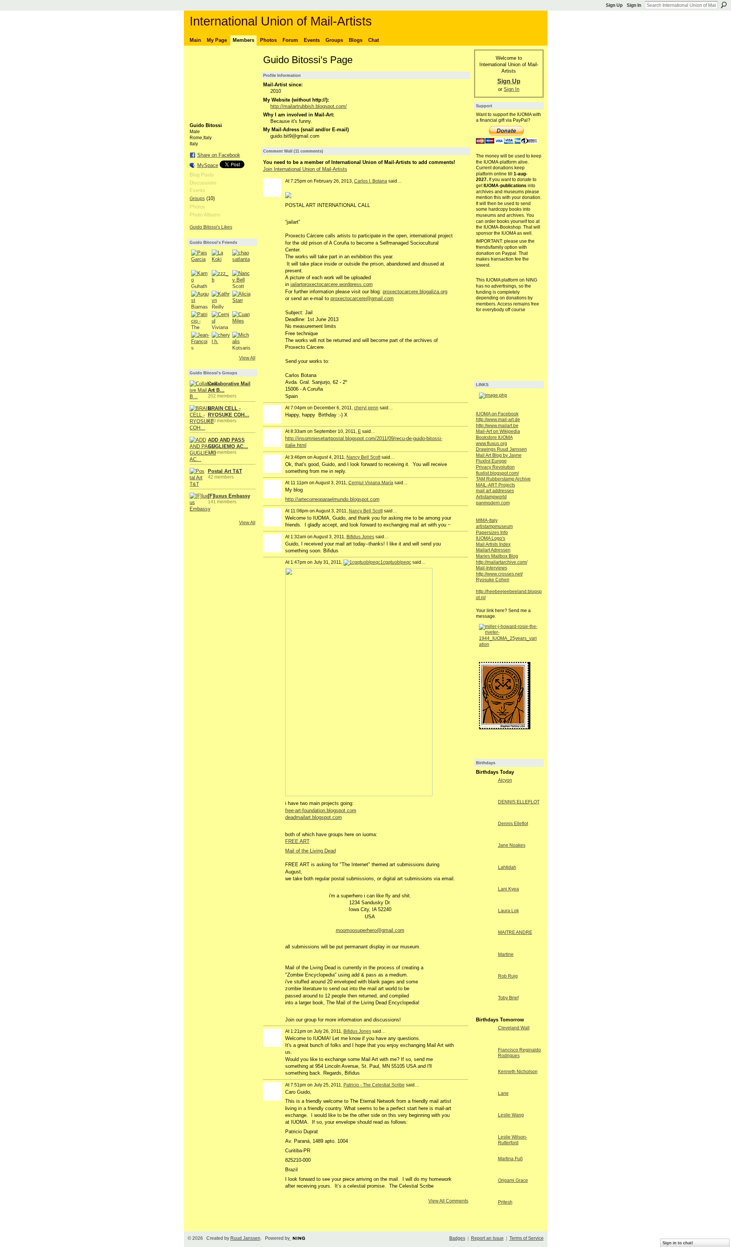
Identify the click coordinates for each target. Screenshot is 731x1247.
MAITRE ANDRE (515, 932)
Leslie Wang (511, 1115)
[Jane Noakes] (485, 859)
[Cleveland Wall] (485, 1042)
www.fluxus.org (491, 443)
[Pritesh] (485, 1216)
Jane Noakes (511, 845)
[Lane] (485, 1107)
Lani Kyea (508, 889)
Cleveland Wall (514, 1028)
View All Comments (448, 1201)
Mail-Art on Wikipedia (498, 431)
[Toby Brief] (485, 1012)
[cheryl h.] (221, 341)
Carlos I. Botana (370, 181)
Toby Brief (508, 997)
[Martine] (485, 968)
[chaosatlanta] (241, 259)
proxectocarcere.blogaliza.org (415, 291)
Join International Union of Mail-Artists (305, 169)
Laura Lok (508, 910)
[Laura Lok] (485, 924)
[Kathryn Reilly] (221, 300)
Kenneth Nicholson (518, 1071)
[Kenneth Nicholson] (485, 1085)
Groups (197, 198)
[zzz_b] (221, 279)
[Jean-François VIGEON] (200, 341)
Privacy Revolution (495, 467)
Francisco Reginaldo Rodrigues (519, 1053)
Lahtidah (507, 867)
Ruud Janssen (245, 1238)
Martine (506, 954)
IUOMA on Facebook (497, 414)
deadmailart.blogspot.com (313, 817)
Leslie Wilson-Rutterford (512, 1140)
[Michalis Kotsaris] (241, 341)
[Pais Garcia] (200, 259)
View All (247, 358)
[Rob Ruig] (485, 990)
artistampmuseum (494, 526)
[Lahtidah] (485, 881)
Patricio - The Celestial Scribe (374, 1085)
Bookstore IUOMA (494, 437)
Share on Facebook (218, 155)
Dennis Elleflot (513, 823)
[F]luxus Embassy (229, 496)
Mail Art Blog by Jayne (499, 455)
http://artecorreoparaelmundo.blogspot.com (332, 499)
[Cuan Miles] (241, 320)
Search (724, 5)
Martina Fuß (510, 1158)
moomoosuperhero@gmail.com (370, 930)
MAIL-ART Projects (495, 485)
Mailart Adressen (493, 550)
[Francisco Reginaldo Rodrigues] (485, 1064)
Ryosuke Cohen (492, 579)
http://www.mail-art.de (498, 419)
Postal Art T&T (225, 471)
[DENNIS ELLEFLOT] (485, 816)
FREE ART (297, 841)
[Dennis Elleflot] (485, 837)
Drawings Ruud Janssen (501, 449)
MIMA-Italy (487, 520)
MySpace (207, 165)
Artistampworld (491, 496)
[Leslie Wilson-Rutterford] (485, 1151)
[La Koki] (221, 259)
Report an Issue (487, 1238)
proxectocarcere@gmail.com (362, 298)
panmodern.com (493, 503)
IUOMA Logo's (490, 538)
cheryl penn (366, 407)
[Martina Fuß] (485, 1172)
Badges (457, 1238)
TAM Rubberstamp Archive (503, 479)
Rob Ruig (508, 976)
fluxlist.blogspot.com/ (497, 473)
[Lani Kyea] (485, 903)
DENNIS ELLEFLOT (518, 802)
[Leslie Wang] (485, 1129)
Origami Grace (513, 1180)
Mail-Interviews (491, 568)
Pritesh (505, 1202)
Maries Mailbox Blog (497, 556)
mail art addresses (495, 490)
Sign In (634, 5)
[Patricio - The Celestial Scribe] (200, 320)
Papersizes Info (492, 532)
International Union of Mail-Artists (281, 21)
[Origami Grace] (485, 1194)
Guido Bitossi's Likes (211, 227)
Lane (503, 1093)
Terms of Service (526, 1238)
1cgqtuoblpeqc (395, 562)
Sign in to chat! (677, 1243)
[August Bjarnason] (200, 300)
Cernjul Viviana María (370, 482)
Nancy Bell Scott (363, 457)
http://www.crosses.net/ (499, 574)
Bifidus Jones (360, 536)
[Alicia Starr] (241, 300)
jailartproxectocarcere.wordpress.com (331, 284)
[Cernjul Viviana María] (221, 320)
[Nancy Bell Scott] (241, 279)
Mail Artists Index (493, 544)
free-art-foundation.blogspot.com (320, 810)
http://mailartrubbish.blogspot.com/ (308, 106)
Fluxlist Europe (491, 461)
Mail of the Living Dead (310, 851)
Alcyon (505, 780)
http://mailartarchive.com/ (501, 562)
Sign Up (614, 5)
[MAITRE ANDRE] (485, 946)
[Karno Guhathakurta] (200, 279)
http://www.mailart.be (497, 425)
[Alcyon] (485, 794)
